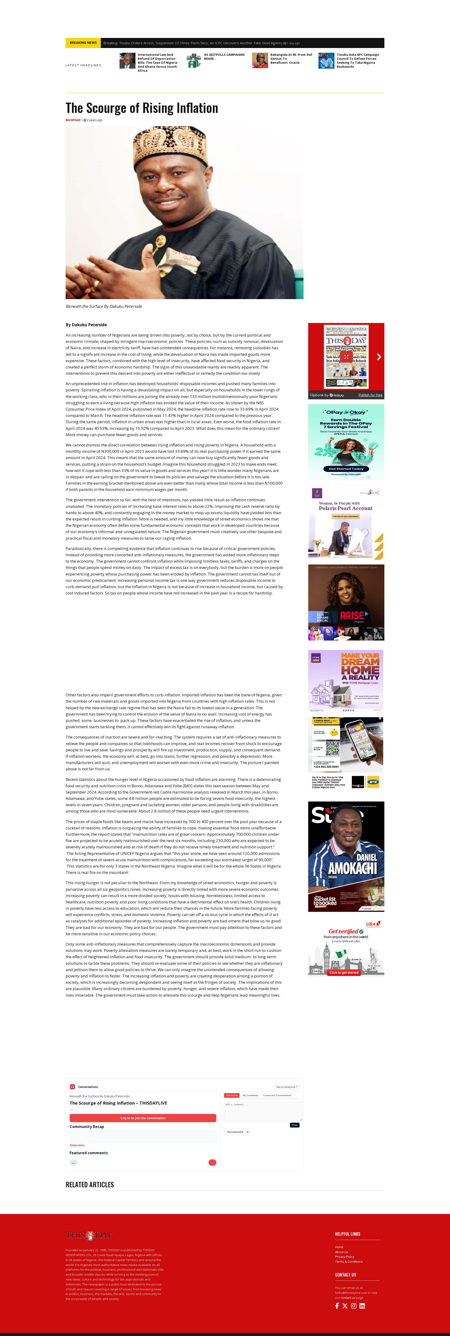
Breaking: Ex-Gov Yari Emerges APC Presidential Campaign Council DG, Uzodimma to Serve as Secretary (187, 43)
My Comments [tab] (250, 1095)
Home (339, 1247)
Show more (77, 1145)
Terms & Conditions (349, 1261)
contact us (348, 1297)
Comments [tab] (232, 1095)
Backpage (73, 120)
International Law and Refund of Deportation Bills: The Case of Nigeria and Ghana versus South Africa (157, 62)
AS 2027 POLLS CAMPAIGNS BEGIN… (224, 56)
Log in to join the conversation (143, 1118)
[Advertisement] (185, 1042)
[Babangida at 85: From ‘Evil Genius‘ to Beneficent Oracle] (260, 60)
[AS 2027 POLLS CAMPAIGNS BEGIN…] (194, 61)
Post (294, 1125)
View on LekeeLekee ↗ (287, 1087)
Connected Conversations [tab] (277, 1095)
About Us (341, 1252)
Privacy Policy (344, 1256)
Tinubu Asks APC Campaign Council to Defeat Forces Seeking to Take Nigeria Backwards (358, 60)
